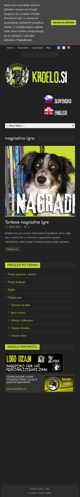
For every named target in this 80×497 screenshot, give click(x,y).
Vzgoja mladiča (20, 328)
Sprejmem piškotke (63, 22)
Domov (10, 48)
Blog (48, 48)
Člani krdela (22, 48)
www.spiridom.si (16, 388)
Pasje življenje (16, 282)
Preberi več (12, 249)
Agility (11, 289)
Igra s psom (18, 312)
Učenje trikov (19, 335)
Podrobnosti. (24, 39)
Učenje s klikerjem (22, 320)
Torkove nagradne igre (27, 222)
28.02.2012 (15, 227)
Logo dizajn (37, 48)
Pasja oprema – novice (22, 274)
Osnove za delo (20, 305)
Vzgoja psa (15, 297)
